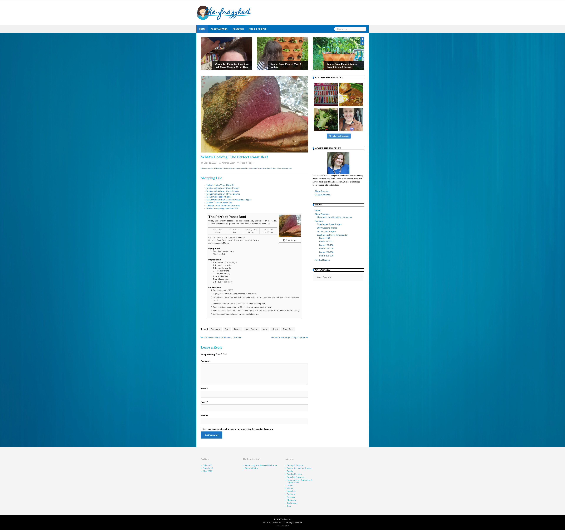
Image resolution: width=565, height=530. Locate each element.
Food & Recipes (257, 29)
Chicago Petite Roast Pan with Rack (223, 205)
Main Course (251, 329)
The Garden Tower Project (329, 224)
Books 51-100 (325, 241)
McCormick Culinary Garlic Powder (223, 191)
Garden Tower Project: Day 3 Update (288, 337)
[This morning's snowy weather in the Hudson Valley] (351, 94)
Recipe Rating (208, 354)
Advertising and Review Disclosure (261, 465)
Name (204, 389)
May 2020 (207, 471)
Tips (289, 506)
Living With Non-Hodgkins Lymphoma (334, 217)
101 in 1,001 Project (326, 231)
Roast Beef (288, 329)
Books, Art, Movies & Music (299, 468)
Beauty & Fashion (295, 465)
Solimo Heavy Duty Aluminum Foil (222, 208)
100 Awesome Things (327, 228)
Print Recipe (290, 240)
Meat (265, 329)
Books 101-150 (326, 245)
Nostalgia (291, 491)
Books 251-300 (326, 256)
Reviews (291, 497)
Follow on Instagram (340, 136)
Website (204, 415)
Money (290, 488)
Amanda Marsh (228, 163)
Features (238, 29)
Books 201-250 (326, 252)
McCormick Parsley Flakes (219, 197)
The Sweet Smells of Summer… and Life (222, 337)
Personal (291, 494)
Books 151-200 (326, 249)
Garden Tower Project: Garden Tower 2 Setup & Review (286, 65)
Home (202, 29)
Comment (205, 361)
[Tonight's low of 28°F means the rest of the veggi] (326, 119)
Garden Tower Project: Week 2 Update (230, 65)
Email (204, 402)
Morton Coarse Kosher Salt (219, 202)
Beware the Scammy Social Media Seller (343, 65)
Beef (227, 329)
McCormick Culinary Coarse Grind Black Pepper (229, 200)
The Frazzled (285, 519)
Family (290, 471)
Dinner (237, 329)
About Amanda (219, 29)
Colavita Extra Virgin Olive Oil (220, 185)
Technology (292, 503)
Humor (290, 485)
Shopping (291, 500)
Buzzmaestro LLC (276, 522)
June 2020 (208, 468)
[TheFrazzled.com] (224, 12)
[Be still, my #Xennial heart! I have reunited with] (326, 94)
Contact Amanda (322, 195)
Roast (275, 329)
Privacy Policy (251, 468)
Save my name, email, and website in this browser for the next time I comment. (238, 429)
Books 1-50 (324, 238)
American (215, 329)
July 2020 (207, 465)
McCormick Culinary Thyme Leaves (223, 194)
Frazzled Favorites (295, 477)
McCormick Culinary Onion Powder (223, 188)
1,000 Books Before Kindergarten (332, 235)
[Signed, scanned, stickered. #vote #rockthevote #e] (351, 119)
